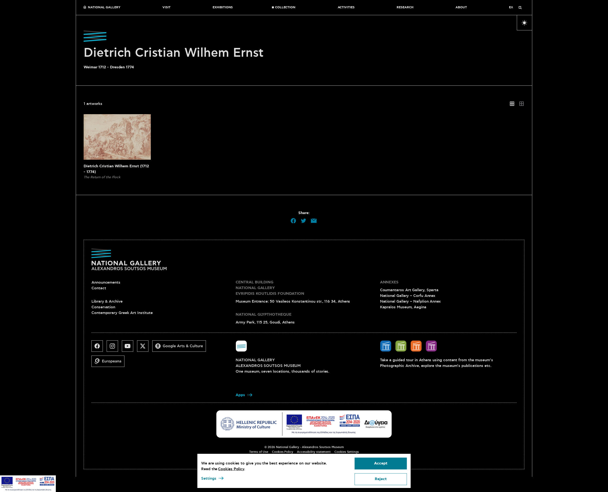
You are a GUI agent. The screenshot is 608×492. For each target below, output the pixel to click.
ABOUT (461, 7)
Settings (208, 478)
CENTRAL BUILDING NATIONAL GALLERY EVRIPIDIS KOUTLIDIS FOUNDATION (270, 288)
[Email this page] (314, 221)
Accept (380, 463)
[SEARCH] (520, 7)
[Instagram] (114, 348)
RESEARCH (405, 7)
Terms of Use (258, 452)
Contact (98, 288)
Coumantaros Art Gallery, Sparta (409, 290)
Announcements (105, 282)
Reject (381, 479)
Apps (240, 395)
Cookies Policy (282, 452)
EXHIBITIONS (223, 7)
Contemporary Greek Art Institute (121, 312)
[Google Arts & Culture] (181, 348)
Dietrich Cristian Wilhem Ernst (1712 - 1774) (116, 169)
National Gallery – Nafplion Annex (410, 301)
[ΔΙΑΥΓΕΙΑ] (376, 424)
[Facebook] (99, 348)
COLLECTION (285, 7)
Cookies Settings (346, 452)
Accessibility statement (314, 452)
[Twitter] (144, 348)
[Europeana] (109, 363)
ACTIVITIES (346, 7)
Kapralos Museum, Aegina (403, 307)
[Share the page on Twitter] (303, 221)
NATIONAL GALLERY (104, 7)
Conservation (103, 307)
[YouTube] (129, 348)
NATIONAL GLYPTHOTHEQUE (263, 314)
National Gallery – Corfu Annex (408, 295)
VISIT (166, 7)
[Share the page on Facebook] (293, 221)
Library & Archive (107, 301)
